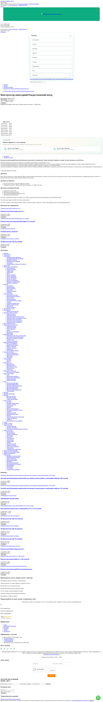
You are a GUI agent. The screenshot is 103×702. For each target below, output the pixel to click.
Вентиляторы (10, 431)
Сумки (5, 422)
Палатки (9, 360)
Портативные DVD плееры (14, 464)
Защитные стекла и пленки (11, 312)
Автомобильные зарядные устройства (16, 264)
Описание (6, 156)
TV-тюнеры (10, 468)
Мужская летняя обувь (12, 383)
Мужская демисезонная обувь (14, 385)
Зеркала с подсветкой (12, 341)
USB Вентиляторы (11, 291)
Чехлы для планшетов (12, 280)
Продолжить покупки (14, 699)
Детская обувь (10, 391)
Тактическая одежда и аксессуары (15, 416)
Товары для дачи (8, 425)
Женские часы (10, 364)
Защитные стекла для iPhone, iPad (15, 316)
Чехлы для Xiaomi (11, 279)
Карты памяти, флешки (13, 350)
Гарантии (6, 628)
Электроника (7, 454)
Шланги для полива (12, 427)
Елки (8, 375)
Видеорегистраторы (12, 260)
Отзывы (34, 62)
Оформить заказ (5, 699)
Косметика (9, 357)
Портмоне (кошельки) (9, 393)
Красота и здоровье (9, 352)
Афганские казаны (11, 327)
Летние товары (7, 358)
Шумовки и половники (13, 331)
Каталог (34, 35)
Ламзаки (9, 407)
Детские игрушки (8, 87)
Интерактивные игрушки (13, 296)
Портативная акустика (12, 462)
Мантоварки (10, 333)
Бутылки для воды (11, 404)
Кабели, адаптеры (11, 346)
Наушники (9, 461)
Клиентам (35, 75)
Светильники (10, 439)
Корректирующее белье (13, 354)
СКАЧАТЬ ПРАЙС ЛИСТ (7, 1)
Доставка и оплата (8, 157)
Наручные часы (8, 362)
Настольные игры (11, 299)
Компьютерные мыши (12, 345)
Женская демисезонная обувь (14, 389)
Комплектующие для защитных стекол (16, 318)
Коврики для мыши (12, 347)
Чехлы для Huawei (11, 276)
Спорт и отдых (7, 400)
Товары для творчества (12, 304)
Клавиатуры (10, 349)
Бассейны (9, 402)
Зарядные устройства (12, 283)
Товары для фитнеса (12, 418)
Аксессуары (7, 265)
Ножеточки (10, 437)
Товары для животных (9, 453)
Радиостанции (10, 465)
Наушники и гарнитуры (10, 370)
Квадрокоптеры (11, 287)
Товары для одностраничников (12, 452)
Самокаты (9, 411)
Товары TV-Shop (8, 423)
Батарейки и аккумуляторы (14, 456)
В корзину (3, 103)
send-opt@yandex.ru (24, 4)
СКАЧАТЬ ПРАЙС (34, 4)
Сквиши (9, 302)
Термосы (9, 442)
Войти (2, 6)
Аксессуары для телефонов (11, 266)
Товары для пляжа (11, 412)
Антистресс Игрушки (12, 295)
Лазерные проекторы (12, 434)
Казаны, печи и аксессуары (11, 325)
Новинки (6, 253)
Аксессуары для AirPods (13, 372)
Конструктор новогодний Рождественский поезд (16, 88)
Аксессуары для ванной (13, 446)
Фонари (9, 415)
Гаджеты (6, 284)
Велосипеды (10, 406)
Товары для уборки (12, 445)
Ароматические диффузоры (14, 449)
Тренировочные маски (12, 414)
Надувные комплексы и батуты (15, 410)
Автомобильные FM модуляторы (15, 258)
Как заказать (35, 40)
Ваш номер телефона (25, 684)
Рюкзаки (6, 395)
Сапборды (9, 419)
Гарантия (34, 53)
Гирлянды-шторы (11, 380)
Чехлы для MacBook (12, 343)
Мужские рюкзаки (11, 398)
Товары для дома (8, 430)
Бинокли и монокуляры (13, 403)
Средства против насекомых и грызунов (17, 429)
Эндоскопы (10, 262)
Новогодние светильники (13, 377)
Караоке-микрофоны (12, 460)
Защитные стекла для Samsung (14, 320)
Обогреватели (10, 448)
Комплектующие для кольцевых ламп (16, 335)
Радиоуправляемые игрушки (14, 300)
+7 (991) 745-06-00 (12, 5)
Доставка (34, 48)
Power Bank (10, 289)
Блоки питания (10, 268)
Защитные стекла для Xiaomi (14, 319)
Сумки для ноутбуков (12, 399)
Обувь (5, 381)
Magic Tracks (10, 306)
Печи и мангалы (11, 329)
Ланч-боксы (10, 435)
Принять (92, 700)
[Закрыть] (97, 9)
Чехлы (8, 273)
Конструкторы (10, 297)
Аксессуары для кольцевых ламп (15, 337)
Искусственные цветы (9, 323)
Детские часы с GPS (9, 308)
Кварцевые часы (11, 365)
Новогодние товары (9, 373)
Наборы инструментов (12, 311)
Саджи (8, 330)
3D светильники (11, 433)
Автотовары (7, 256)
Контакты (34, 57)
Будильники (10, 285)
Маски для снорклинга (12, 408)
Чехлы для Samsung (12, 277)
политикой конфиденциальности (80, 700)
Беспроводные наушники (13, 457)
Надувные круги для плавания (14, 420)
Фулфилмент (35, 66)
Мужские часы (10, 368)
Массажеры (10, 356)
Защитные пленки (11, 315)
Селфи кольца (10, 339)
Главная (6, 84)
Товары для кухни (11, 443)
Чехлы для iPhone (11, 274)
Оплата (34, 44)
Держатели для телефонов (13, 261)
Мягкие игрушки (11, 307)
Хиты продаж (7, 254)
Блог (33, 70)
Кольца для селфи (11, 269)
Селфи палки (10, 270)
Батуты (8, 361)
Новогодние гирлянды (12, 376)
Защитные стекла (11, 314)
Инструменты (7, 310)
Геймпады (9, 292)
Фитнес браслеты (11, 288)
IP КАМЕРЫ (10, 466)
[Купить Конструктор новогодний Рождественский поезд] (19, 91)
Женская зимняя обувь (12, 388)
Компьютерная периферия (10, 342)
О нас (5, 624)
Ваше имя (3, 684)
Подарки (6, 392)
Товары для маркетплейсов (11, 450)
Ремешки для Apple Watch (13, 281)
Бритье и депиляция (12, 353)
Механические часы (12, 366)
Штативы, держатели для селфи (15, 338)
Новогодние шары (11, 379)
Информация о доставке (10, 626)
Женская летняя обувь (12, 387)
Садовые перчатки (11, 426)
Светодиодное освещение (13, 469)
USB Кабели (10, 272)
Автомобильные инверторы (14, 257)
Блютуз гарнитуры (11, 458)
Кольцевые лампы (8, 334)
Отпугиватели (10, 438)
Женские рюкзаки (11, 396)
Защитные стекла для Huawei (14, 322)
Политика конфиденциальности (51, 654)
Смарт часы (10, 369)
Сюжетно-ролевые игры (13, 303)
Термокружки (10, 441)
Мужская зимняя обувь (12, 384)
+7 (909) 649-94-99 (22, 5)
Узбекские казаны (11, 326)
